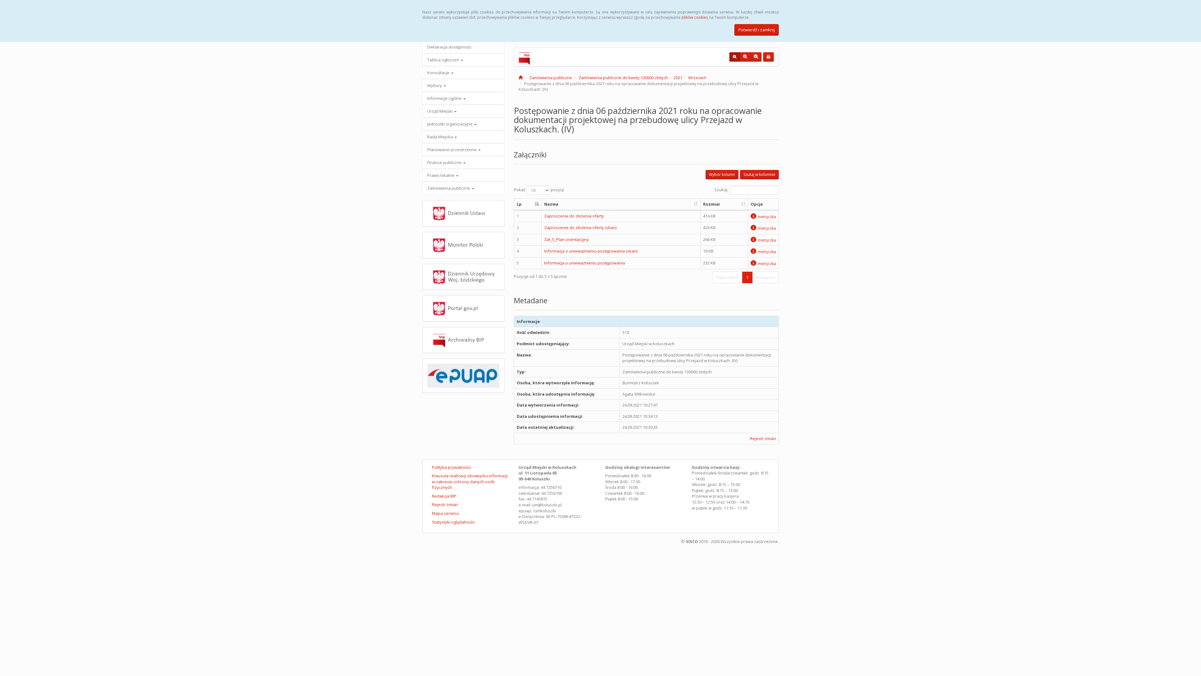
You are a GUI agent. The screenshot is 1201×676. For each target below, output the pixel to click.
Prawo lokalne (441, 175)
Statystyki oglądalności (453, 522)
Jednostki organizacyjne (450, 124)
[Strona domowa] (521, 77)
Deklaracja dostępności (449, 47)
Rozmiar (711, 204)
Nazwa (551, 204)
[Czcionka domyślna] (734, 57)
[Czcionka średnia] (745, 57)
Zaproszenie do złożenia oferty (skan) (580, 227)
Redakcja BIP (444, 496)
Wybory (435, 85)
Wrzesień (697, 77)
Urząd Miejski (440, 111)
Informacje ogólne (445, 98)
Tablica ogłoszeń (443, 60)
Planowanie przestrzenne (452, 149)
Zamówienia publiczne (449, 188)
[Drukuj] (768, 57)
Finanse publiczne (445, 162)
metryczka (767, 216)
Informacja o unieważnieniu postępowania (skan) (590, 251)
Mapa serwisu (445, 513)
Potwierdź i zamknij (756, 30)
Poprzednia (727, 277)
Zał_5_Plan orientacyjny (566, 239)
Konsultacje (438, 72)
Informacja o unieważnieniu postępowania (584, 263)
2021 (678, 77)
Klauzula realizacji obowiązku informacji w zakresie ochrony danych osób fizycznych (470, 481)
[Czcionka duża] (756, 57)
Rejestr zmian (763, 438)
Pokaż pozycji (539, 190)
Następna (765, 277)
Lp (519, 204)
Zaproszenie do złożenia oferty (574, 216)
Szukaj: (721, 190)
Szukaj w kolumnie (759, 174)
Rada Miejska (440, 137)
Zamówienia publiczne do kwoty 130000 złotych (623, 77)
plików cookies (695, 17)
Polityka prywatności (451, 467)
